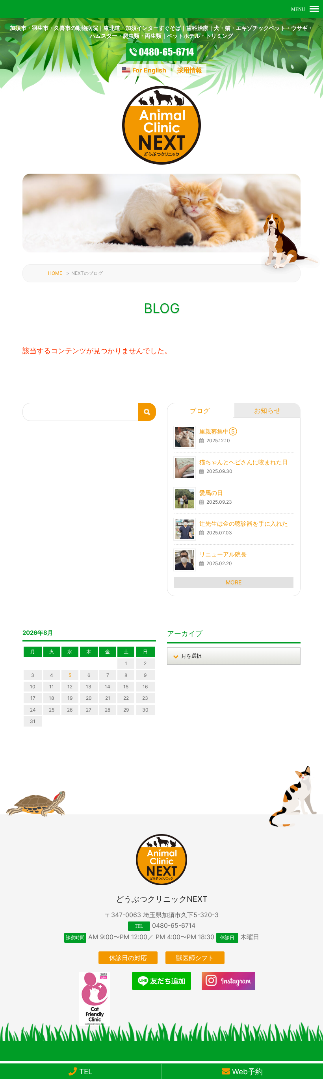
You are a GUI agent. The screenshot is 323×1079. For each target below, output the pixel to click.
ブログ (200, 411)
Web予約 (246, 1071)
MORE (233, 582)
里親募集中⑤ (218, 431)
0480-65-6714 (173, 925)
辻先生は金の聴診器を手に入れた (243, 523)
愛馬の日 (211, 493)
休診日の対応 (128, 958)
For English (149, 70)
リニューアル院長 (223, 554)
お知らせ (267, 410)
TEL (85, 1071)
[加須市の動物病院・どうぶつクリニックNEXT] (161, 162)
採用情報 (189, 70)
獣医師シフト (195, 958)
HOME (55, 273)
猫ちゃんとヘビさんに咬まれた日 (243, 462)
